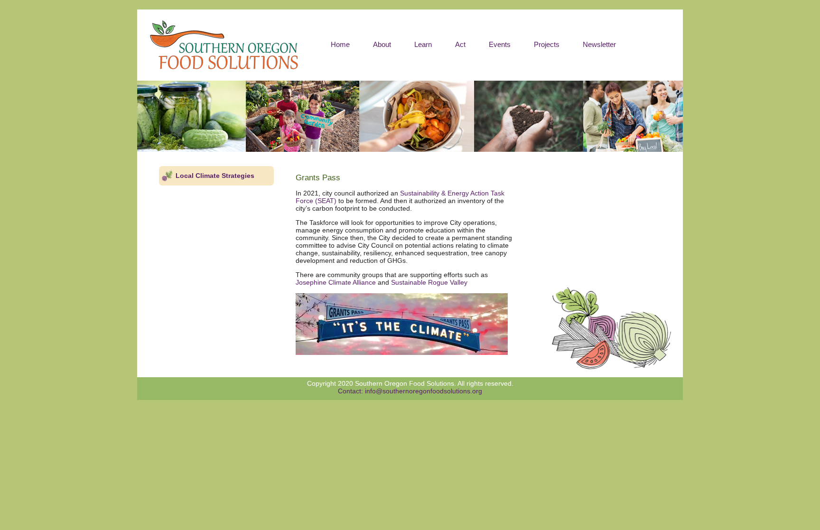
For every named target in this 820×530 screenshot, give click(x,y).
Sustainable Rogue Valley (429, 282)
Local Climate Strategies (215, 175)
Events (500, 44)
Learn (423, 44)
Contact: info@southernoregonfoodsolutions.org (410, 391)
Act (460, 44)
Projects (546, 44)
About (382, 44)
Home (340, 44)
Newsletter (599, 44)
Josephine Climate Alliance (336, 282)
